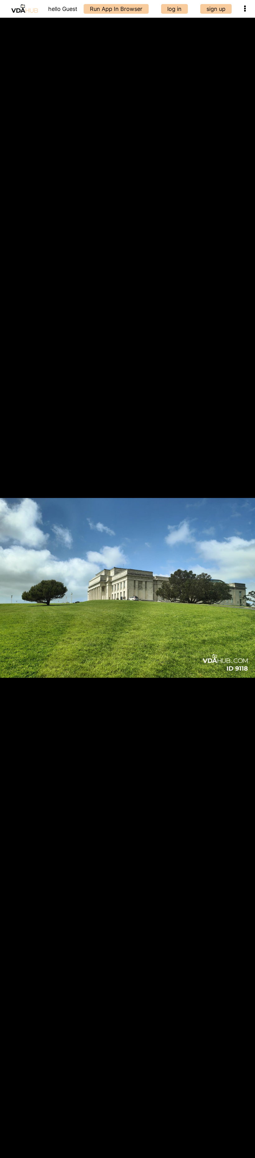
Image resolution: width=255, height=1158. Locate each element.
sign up (215, 9)
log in (174, 9)
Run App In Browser (116, 9)
